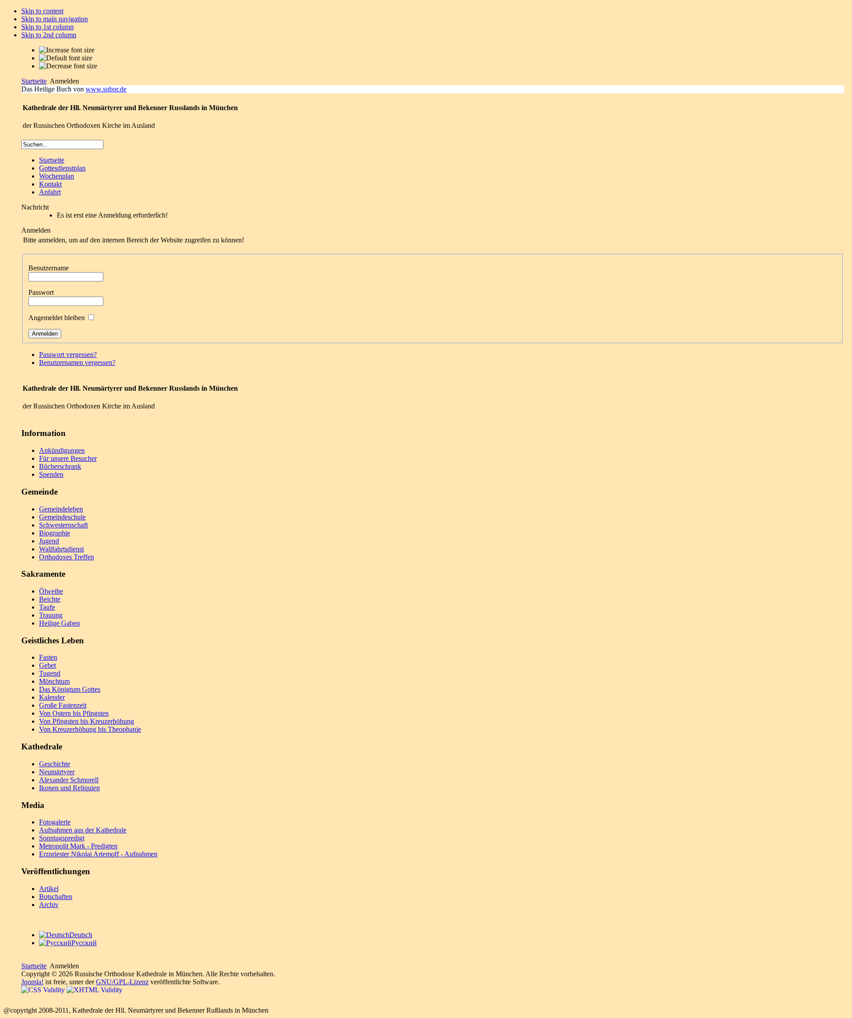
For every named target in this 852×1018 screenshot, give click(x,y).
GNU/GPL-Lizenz (122, 982)
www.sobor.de (106, 89)
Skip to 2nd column (48, 35)
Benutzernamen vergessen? (77, 362)
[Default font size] (65, 58)
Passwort (41, 292)
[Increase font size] (67, 50)
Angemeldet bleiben (56, 317)
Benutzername (48, 268)
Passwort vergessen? (68, 354)
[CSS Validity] (44, 990)
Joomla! (32, 982)
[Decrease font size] (68, 66)
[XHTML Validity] (94, 990)
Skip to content (42, 11)
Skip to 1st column (47, 27)
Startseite (34, 81)
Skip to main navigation (54, 19)
